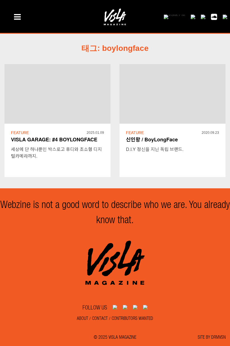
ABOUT (82, 318)
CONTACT (100, 318)
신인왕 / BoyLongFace (152, 139)
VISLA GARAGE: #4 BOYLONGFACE (54, 139)
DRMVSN (218, 337)
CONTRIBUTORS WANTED (132, 318)
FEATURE (20, 132)
